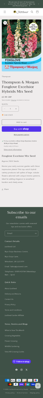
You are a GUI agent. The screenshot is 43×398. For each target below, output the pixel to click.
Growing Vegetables (12, 336)
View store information (13, 150)
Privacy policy (10, 393)
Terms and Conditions (13, 310)
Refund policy (34, 389)
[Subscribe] (35, 233)
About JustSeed (11, 289)
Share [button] (6, 189)
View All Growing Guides (14, 352)
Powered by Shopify (21, 389)
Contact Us (9, 299)
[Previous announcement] (4, 4)
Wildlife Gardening (12, 346)
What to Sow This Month (14, 330)
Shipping (13, 100)
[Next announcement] (38, 4)
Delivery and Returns (13, 294)
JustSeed (12, 389)
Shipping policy (35, 393)
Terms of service (22, 393)
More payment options (21, 134)
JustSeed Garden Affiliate (14, 315)
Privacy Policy (10, 305)
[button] (4, 11)
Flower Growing (11, 341)
